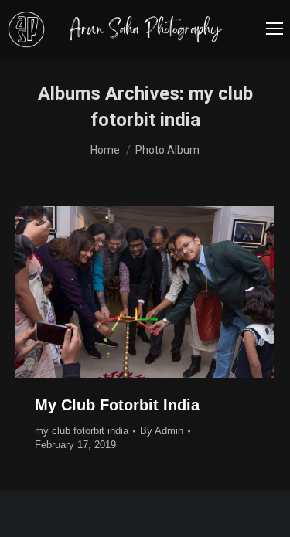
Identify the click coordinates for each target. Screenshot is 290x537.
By (161, 431)
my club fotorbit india (81, 431)
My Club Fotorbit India (117, 404)
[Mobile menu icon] (274, 28)
